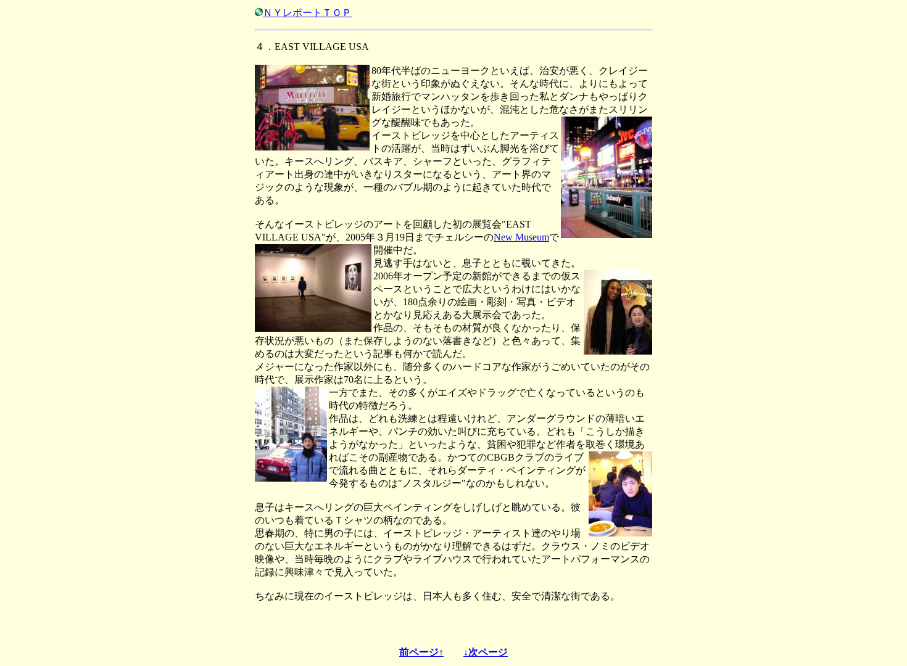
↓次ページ (485, 652)
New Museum (521, 237)
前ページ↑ (421, 652)
